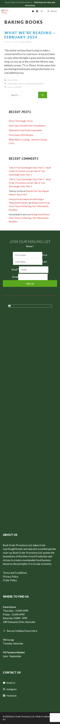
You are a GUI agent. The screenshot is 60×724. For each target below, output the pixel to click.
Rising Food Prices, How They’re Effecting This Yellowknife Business (29, 206)
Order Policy (10, 580)
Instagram (11, 689)
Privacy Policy (10, 576)
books (21, 83)
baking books (12, 83)
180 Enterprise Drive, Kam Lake (19, 621)
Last (44, 261)
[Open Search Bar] (41, 11)
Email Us (10, 682)
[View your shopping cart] (33, 11)
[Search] (42, 95)
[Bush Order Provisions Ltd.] (6, 11)
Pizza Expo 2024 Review (21, 134)
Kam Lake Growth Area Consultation (27, 125)
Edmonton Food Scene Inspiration (25, 130)
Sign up (30, 283)
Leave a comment (14, 87)
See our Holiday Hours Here (22, 630)
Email (15, 269)
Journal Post (12, 80)
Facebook (11, 695)
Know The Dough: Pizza (21, 120)
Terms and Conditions (15, 572)
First (44, 255)
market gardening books (34, 83)
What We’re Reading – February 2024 (30, 34)
